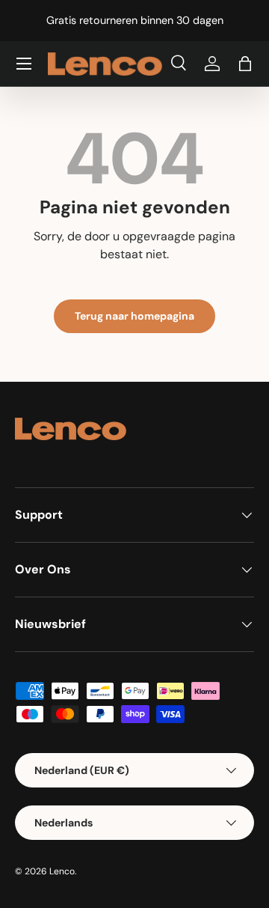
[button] (245, 63)
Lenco (62, 871)
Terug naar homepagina (134, 316)
